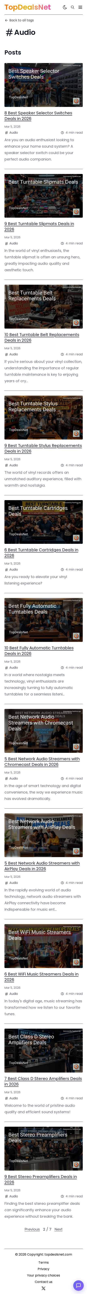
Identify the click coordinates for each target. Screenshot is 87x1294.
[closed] (80, 7)
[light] (65, 7)
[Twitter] (43, 1288)
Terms (43, 1262)
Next (59, 1229)
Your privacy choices (43, 1275)
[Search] (73, 7)
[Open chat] (78, 1285)
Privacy (43, 1269)
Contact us (43, 1282)
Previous (32, 1229)
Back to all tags (21, 20)
